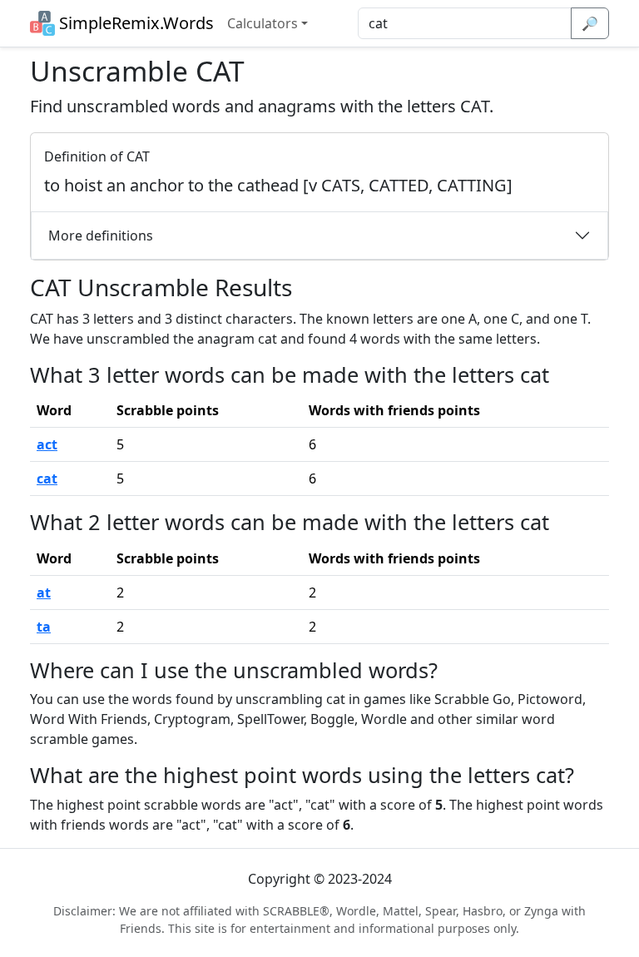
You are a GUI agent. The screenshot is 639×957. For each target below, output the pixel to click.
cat (47, 478)
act (47, 444)
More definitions (100, 235)
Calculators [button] (262, 23)
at (44, 592)
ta (44, 626)
